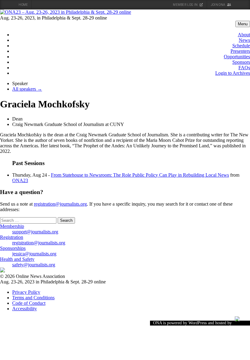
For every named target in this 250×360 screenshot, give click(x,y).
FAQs (244, 67)
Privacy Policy (26, 292)
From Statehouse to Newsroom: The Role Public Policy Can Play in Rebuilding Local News (140, 175)
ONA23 (20, 180)
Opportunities (237, 56)
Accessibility (24, 308)
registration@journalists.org (60, 204)
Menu (243, 24)
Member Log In (185, 4)
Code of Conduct (28, 303)
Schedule (241, 45)
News (244, 40)
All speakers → (27, 89)
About (244, 34)
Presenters (240, 51)
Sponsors (241, 62)
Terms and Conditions (33, 297)
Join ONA (218, 4)
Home (23, 4)
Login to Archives (232, 73)
